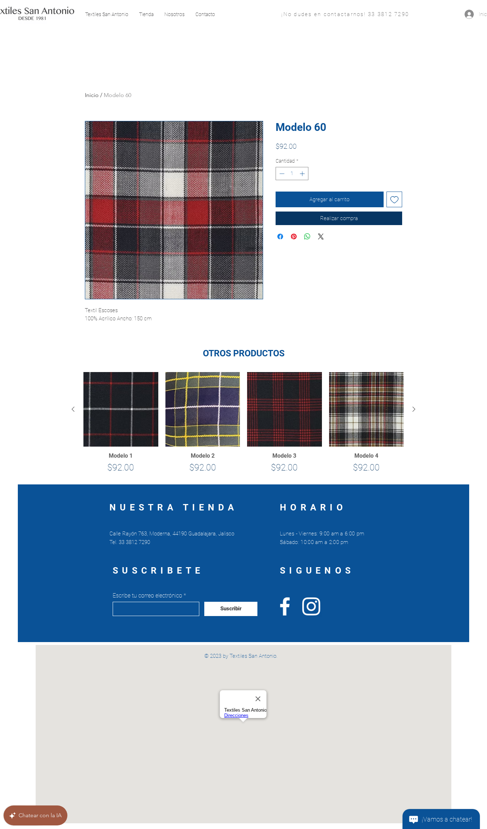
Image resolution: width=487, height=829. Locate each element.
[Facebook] (285, 606)
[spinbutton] (292, 173)
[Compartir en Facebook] (280, 236)
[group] (243, 425)
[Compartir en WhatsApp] (307, 236)
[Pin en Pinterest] (293, 236)
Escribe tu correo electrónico (147, 596)
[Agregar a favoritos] (394, 200)
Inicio (92, 95)
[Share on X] (321, 236)
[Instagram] (311, 606)
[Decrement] (281, 173)
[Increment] (302, 173)
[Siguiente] (414, 409)
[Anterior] (73, 409)
